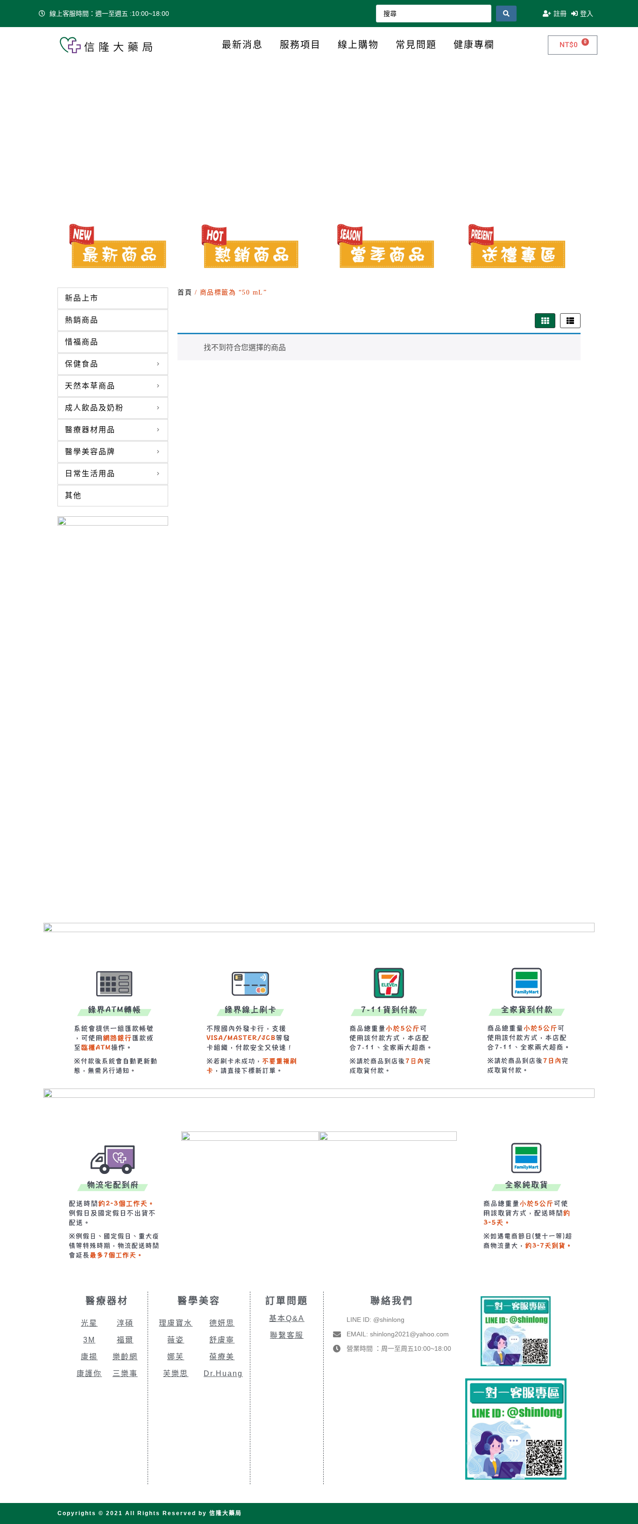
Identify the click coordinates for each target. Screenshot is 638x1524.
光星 (89, 1323)
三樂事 (125, 1373)
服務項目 (300, 45)
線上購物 (358, 45)
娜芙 (175, 1357)
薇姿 (175, 1340)
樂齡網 (125, 1357)
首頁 (184, 292)
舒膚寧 (221, 1340)
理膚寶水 (175, 1323)
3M (89, 1340)
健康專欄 (474, 45)
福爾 (125, 1340)
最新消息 (242, 45)
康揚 (89, 1357)
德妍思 (221, 1323)
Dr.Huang (223, 1373)
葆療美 (221, 1357)
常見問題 (416, 45)
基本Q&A (287, 1318)
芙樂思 (175, 1373)
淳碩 (125, 1323)
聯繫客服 (287, 1335)
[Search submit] (506, 13)
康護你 (89, 1373)
